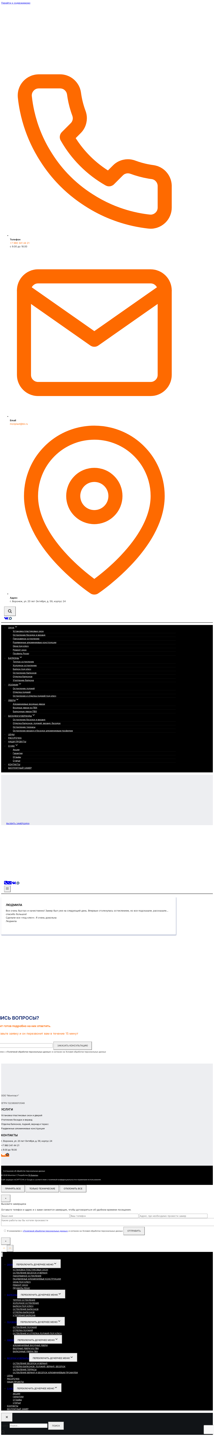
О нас (10, 1388)
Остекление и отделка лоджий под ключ (34, 695)
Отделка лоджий (22, 692)
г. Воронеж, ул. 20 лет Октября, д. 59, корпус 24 (26, 1141)
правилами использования (89, 1179)
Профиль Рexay (21, 653)
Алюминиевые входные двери (29, 704)
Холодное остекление (25, 665)
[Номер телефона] (6, 883)
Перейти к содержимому (15, 2)
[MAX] (10, 619)
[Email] (10, 883)
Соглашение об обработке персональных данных (24, 1171)
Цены (11, 734)
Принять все (13, 1188)
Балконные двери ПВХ (25, 711)
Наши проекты (17, 741)
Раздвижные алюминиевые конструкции (34, 642)
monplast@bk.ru (19, 423)
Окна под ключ (21, 646)
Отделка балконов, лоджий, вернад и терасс (25, 1124)
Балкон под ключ (22, 669)
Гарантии (18, 753)
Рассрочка (15, 738)
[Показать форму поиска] (10, 611)
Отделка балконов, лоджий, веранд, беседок (37, 723)
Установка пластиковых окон (28, 631)
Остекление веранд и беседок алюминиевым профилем (43, 730)
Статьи (16, 760)
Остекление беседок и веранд (29, 635)
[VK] (6, 619)
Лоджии (12, 1322)
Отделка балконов (22, 676)
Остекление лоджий (24, 688)
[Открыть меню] (7, 889)
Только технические (42, 1188)
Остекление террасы (24, 727)
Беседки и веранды (18, 1358)
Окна (10, 1264)
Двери (10, 1340)
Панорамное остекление (26, 638)
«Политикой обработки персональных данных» (28, 1052)
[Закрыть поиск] (7, 1417)
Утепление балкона (23, 680)
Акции (16, 749)
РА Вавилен (33, 1175)
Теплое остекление (23, 661)
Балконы (12, 1295)
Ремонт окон (19, 649)
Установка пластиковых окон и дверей (21, 1115)
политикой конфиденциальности (62, 1179)
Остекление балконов (24, 672)
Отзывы (17, 757)
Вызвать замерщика (17, 823)
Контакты (14, 764)
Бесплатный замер (20, 768)
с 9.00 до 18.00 (9, 1149)
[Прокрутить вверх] (4, 1249)
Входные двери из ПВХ (25, 707)
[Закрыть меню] (2, 1254)
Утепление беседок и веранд (16, 1119)
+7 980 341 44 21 (19, 242)
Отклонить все (73, 1188)
